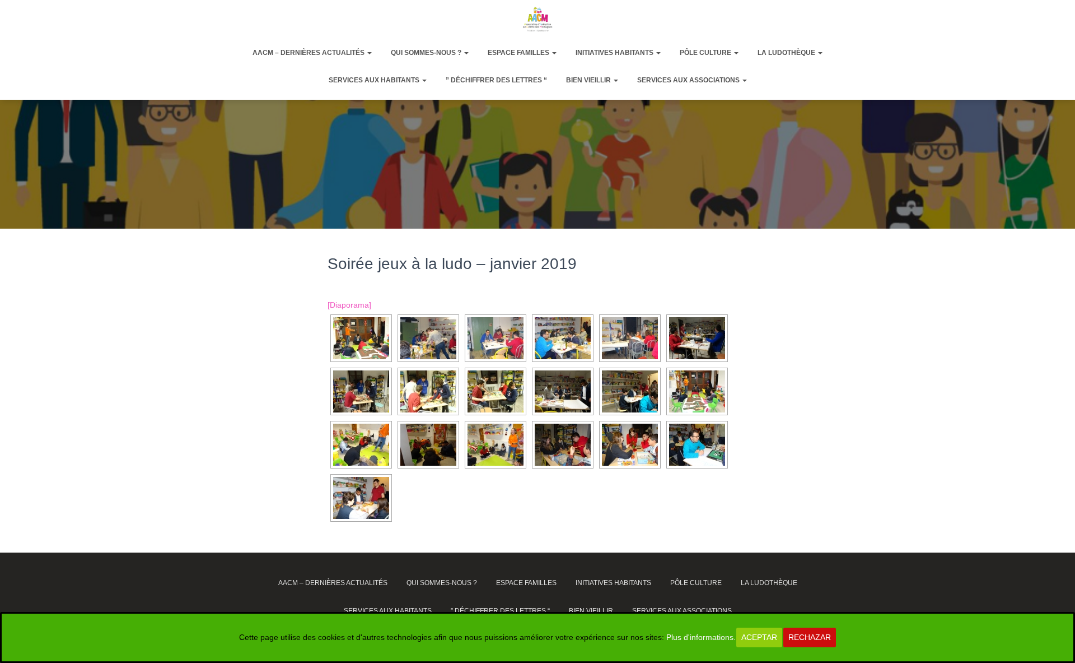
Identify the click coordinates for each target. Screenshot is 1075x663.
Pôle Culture (706, 53)
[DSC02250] (496, 445)
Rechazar (809, 637)
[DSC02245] (630, 391)
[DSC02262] (496, 338)
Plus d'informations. (701, 637)
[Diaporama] (349, 304)
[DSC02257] (428, 391)
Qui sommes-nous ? (427, 53)
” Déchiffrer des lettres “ (496, 80)
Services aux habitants (375, 80)
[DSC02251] (428, 445)
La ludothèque (787, 53)
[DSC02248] (630, 445)
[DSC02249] (563, 445)
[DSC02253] (697, 391)
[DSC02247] (697, 445)
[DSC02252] (361, 445)
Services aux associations (689, 80)
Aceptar (759, 637)
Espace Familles (519, 53)
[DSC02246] (361, 498)
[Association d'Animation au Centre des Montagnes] (537, 19)
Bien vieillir (589, 80)
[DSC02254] (361, 338)
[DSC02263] (428, 338)
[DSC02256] (496, 391)
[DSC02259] (697, 338)
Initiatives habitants (615, 53)
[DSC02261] (563, 338)
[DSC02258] (361, 391)
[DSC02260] (630, 338)
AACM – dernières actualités (309, 53)
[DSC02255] (563, 391)
